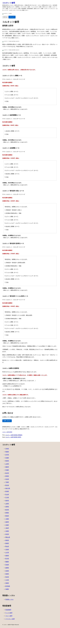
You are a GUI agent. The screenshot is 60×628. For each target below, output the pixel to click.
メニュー (12, 17)
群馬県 (7, 476)
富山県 (7, 494)
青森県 (7, 451)
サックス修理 (8, 612)
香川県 (7, 558)
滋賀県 (7, 522)
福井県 (7, 500)
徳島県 (7, 555)
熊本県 (7, 577)
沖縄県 (7, 589)
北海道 (7, 448)
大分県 (7, 580)
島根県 (7, 543)
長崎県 (7, 574)
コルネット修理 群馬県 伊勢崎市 (13, 435)
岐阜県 (7, 509)
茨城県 (7, 470)
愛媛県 (7, 561)
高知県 (7, 564)
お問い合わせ (7, 420)
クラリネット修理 (10, 619)
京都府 (7, 525)
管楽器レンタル (9, 599)
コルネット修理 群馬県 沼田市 (13, 437)
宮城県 (7, 457)
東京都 (7, 485)
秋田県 (7, 460)
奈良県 (7, 534)
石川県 (7, 497)
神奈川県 (7, 488)
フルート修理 (8, 615)
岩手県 (7, 454)
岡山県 (7, 546)
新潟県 (7, 491)
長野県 (7, 506)
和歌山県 (7, 537)
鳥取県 (7, 540)
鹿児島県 (7, 586)
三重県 (7, 519)
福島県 (7, 467)
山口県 (7, 552)
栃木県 (7, 473)
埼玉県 (7, 479)
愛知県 (7, 515)
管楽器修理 (8, 609)
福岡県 (7, 567)
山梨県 (7, 503)
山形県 (7, 464)
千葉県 (7, 482)
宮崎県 (7, 583)
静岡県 (7, 512)
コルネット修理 (8, 3)
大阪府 (7, 528)
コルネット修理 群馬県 (7, 432)
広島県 (7, 549)
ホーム (5, 17)
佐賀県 (7, 571)
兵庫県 (7, 531)
